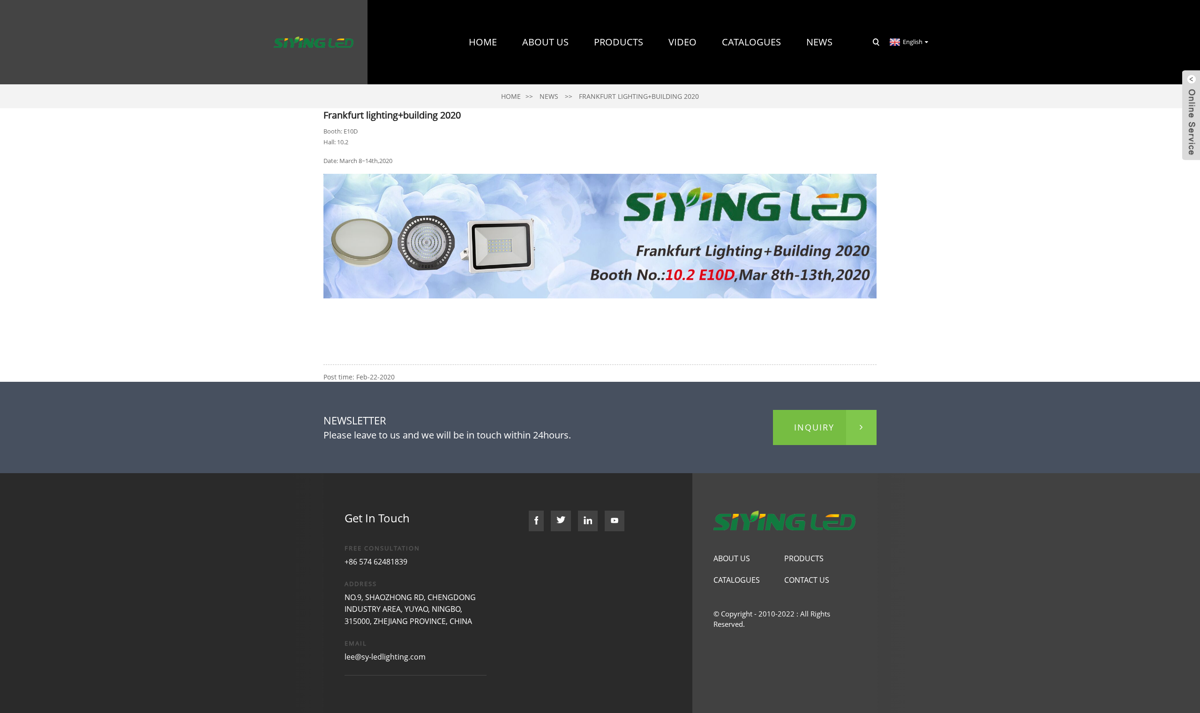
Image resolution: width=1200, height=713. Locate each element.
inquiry (814, 427)
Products (618, 42)
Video (682, 42)
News (819, 42)
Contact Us (803, 126)
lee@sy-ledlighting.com (385, 657)
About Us (545, 42)
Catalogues (751, 42)
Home (483, 42)
